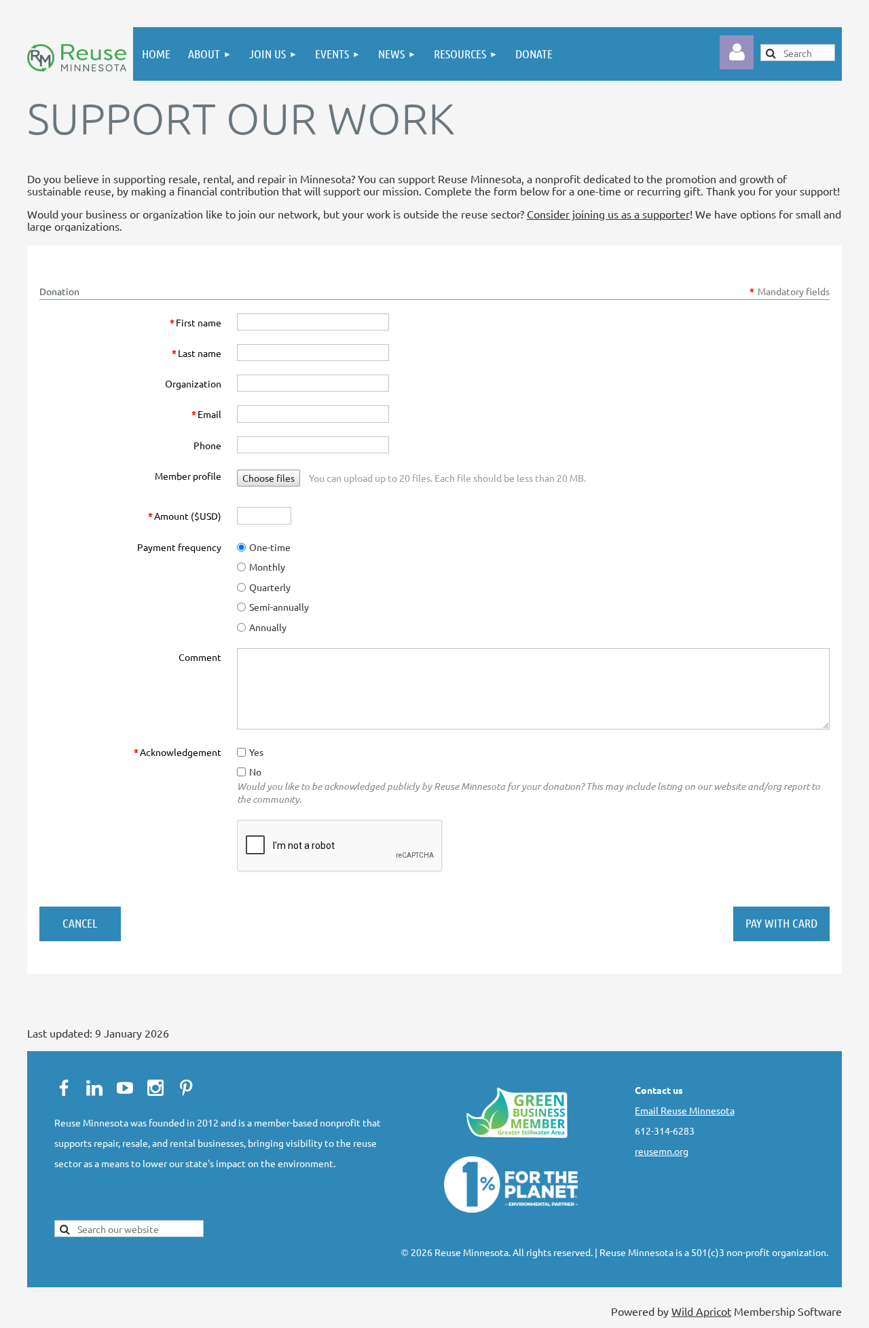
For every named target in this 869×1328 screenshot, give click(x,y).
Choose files (268, 478)
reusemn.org (661, 1151)
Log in (737, 52)
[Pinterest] (186, 1087)
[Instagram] (155, 1087)
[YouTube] (124, 1087)
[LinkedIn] (94, 1087)
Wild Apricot (701, 1311)
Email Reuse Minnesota (685, 1110)
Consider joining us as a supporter (608, 214)
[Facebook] (63, 1087)
